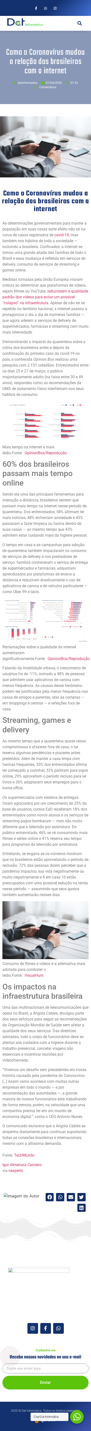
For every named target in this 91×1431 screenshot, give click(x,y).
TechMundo (24, 1155)
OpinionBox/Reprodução (46, 453)
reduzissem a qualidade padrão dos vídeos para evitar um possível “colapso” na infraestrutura (45, 297)
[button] (66, 23)
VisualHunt (34, 975)
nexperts (15, 1170)
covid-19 (61, 235)
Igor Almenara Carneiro (22, 1164)
